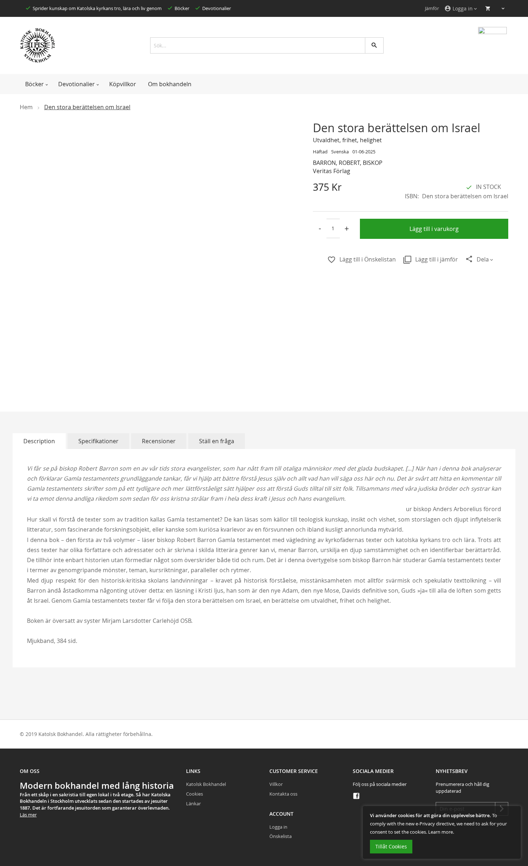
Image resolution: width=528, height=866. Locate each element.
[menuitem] (36, 84)
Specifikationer (98, 441)
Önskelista (280, 836)
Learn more (440, 832)
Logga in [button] (458, 8)
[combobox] (264, 45)
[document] (442, 832)
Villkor (276, 784)
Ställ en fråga (216, 441)
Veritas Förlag (331, 171)
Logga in (278, 827)
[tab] (39, 441)
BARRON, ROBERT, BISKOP (348, 163)
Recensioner (159, 441)
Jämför (432, 8)
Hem (26, 107)
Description (39, 441)
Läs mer (28, 814)
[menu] (264, 84)
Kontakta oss (283, 794)
